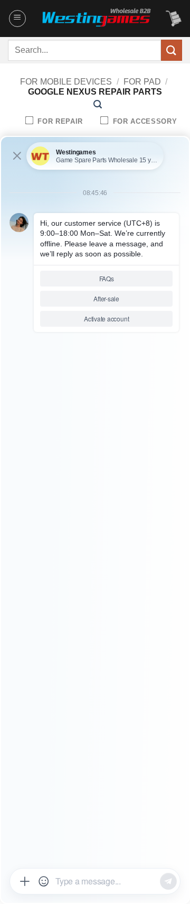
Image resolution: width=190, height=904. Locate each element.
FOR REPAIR (59, 121)
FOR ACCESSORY (143, 121)
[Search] (97, 104)
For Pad (142, 81)
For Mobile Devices (66, 81)
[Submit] (171, 50)
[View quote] (173, 18)
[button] (17, 18)
